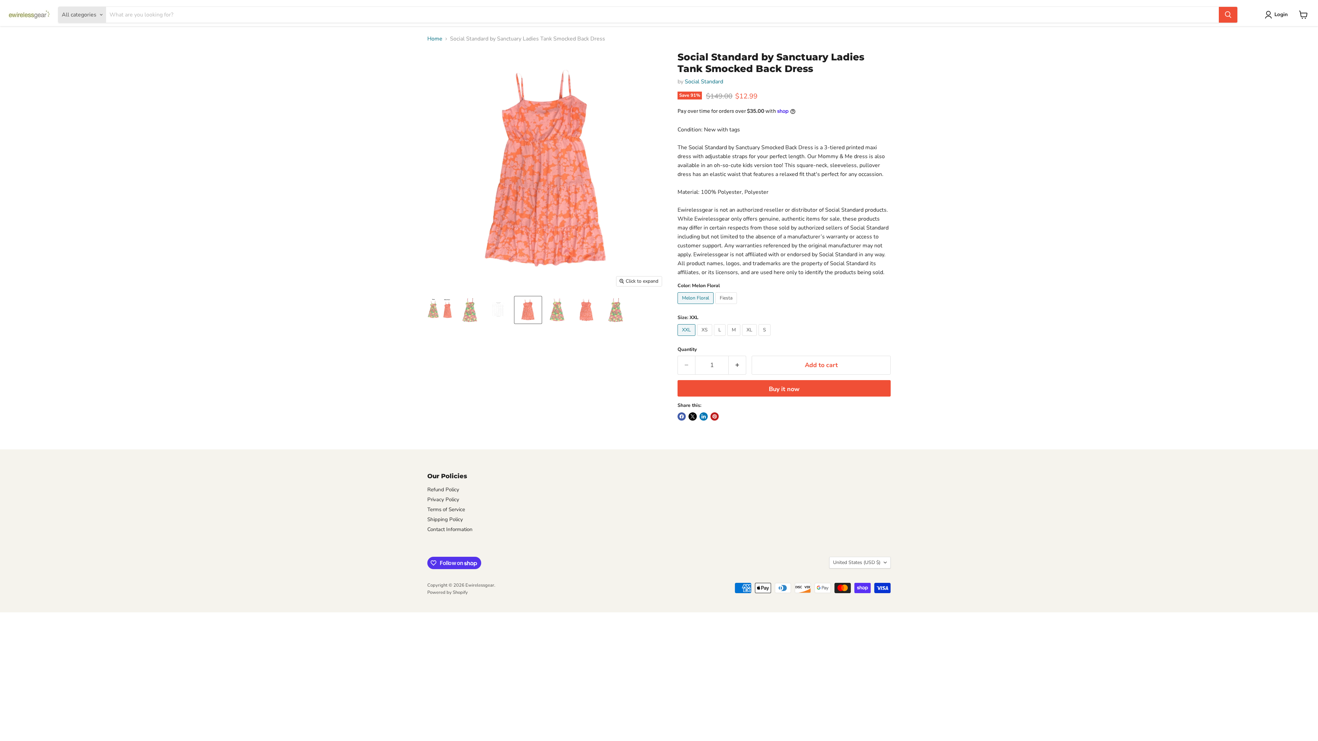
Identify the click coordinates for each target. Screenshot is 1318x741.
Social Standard (704, 81)
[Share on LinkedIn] (704, 416)
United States (856, 562)
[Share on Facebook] (682, 416)
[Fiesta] (727, 305)
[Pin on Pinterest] (714, 416)
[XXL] (687, 337)
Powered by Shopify (447, 592)
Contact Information (450, 529)
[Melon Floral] (696, 305)
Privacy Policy (443, 499)
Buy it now (784, 389)
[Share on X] (693, 416)
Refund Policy (443, 489)
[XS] (705, 337)
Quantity (687, 349)
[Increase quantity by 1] (737, 365)
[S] (765, 337)
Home (434, 39)
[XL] (750, 337)
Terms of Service (446, 509)
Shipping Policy (445, 519)
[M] (734, 337)
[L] (720, 337)
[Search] (1228, 15)
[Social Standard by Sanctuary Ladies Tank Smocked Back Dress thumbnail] (440, 310)
